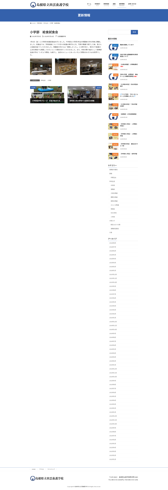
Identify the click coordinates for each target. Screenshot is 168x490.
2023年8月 (112, 384)
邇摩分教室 (114, 197)
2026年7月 (112, 247)
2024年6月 (112, 345)
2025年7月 (112, 294)
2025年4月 (112, 306)
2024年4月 (112, 353)
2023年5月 (112, 396)
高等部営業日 (115, 228)
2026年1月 (112, 270)
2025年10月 (113, 282)
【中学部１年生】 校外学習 (128, 154)
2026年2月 (112, 266)
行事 (110, 232)
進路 (110, 173)
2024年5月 (112, 349)
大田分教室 (114, 193)
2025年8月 (112, 290)
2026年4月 (112, 258)
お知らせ (112, 221)
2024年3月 (112, 357)
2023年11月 (113, 373)
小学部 (49, 80)
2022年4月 (112, 447)
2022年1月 (112, 459)
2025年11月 (113, 278)
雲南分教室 (114, 201)
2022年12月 (113, 416)
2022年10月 (113, 424)
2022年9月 (112, 428)
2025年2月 (112, 314)
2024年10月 (113, 329)
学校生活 (43, 80)
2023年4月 (112, 400)
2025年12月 (113, 274)
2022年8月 (112, 432)
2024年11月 (113, 325)
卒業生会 (113, 177)
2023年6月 (112, 392)
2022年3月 (112, 451)
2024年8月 (112, 337)
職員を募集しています (127, 44)
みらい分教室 (115, 205)
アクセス (41, 469)
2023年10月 (113, 377)
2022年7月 (112, 436)
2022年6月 (112, 439)
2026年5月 (112, 255)
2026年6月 (112, 251)
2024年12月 (113, 321)
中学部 (113, 185)
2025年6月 (112, 298)
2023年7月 (112, 388)
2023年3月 (112, 404)
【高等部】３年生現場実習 (128, 114)
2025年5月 (112, 302)
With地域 (113, 213)
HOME (33, 469)
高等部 (113, 189)
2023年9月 (112, 380)
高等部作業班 (113, 169)
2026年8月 (112, 243)
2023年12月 (113, 369)
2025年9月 (112, 286)
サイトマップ (51, 469)
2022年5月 (112, 443)
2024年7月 (112, 341)
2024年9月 (112, 333)
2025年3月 (112, 310)
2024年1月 (112, 365)
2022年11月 (113, 420)
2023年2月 (112, 408)
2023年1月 (112, 412)
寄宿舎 (113, 209)
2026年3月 (112, 262)
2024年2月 (112, 361)
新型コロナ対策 (115, 224)
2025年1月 (112, 317)
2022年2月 (112, 455)
